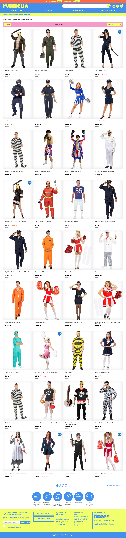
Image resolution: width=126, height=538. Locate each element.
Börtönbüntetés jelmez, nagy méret (15, 171)
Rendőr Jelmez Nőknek (101, 121)
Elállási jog (77, 523)
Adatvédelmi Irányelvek (81, 519)
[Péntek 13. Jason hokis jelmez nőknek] (18, 199)
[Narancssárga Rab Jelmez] (18, 300)
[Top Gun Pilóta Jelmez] (48, 48)
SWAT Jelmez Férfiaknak (12, 121)
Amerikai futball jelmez (71, 221)
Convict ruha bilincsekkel (42, 272)
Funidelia (5, 14)
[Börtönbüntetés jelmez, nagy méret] (18, 149)
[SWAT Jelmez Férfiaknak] (18, 99)
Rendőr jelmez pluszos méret (43, 121)
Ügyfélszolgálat (45, 513)
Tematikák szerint (17, 10)
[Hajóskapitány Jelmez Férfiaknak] (108, 149)
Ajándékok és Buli (107, 10)
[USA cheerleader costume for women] (78, 99)
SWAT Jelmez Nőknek (101, 70)
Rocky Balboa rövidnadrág (42, 171)
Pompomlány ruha (40, 322)
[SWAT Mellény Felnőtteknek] (78, 451)
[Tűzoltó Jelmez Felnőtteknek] (48, 199)
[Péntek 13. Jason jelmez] (18, 48)
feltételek (13, 527)
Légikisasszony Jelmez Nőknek (73, 322)
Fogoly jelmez (69, 70)
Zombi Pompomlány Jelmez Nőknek (105, 473)
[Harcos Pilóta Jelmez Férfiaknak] (108, 401)
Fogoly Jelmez (69, 372)
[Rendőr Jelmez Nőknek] (108, 99)
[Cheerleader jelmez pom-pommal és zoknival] (78, 250)
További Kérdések (60, 524)
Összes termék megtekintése (115, 485)
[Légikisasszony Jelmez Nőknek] (78, 300)
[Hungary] (95, 517)
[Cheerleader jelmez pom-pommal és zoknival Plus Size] (108, 300)
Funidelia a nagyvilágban (81, 516)
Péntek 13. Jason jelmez (11, 70)
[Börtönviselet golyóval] (18, 401)
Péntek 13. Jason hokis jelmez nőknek (15, 221)
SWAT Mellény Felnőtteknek (72, 473)
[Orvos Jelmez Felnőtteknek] (18, 350)
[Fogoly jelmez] (78, 48)
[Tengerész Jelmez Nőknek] (108, 350)
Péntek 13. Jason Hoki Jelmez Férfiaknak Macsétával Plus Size (76, 423)
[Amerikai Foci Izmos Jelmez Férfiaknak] (48, 401)
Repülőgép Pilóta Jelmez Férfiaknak (105, 221)
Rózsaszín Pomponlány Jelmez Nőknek (46, 372)
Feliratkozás (25, 522)
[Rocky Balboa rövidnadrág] (48, 149)
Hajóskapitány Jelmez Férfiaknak (104, 171)
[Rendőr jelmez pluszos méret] (48, 99)
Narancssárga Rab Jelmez (12, 322)
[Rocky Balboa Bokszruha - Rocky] (78, 149)
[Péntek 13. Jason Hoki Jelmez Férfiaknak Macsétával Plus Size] (78, 401)
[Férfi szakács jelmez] (108, 250)
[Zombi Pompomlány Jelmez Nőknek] (108, 451)
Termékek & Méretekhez (62, 519)
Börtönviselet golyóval (11, 423)
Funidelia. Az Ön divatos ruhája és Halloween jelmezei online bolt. (15, 6)
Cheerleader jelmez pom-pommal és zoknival (77, 272)
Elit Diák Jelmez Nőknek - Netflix (44, 473)
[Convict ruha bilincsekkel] (48, 250)
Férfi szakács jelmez (100, 272)
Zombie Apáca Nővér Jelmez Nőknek (15, 473)
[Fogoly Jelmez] (78, 350)
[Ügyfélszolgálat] (117, 6)
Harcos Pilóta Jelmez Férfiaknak (104, 423)
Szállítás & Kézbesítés (62, 521)
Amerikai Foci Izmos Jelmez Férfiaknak (46, 423)
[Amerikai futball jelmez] (78, 199)
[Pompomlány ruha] (48, 300)
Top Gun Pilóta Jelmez (41, 70)
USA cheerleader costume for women (75, 121)
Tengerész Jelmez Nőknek (102, 372)
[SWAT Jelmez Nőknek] (108, 48)
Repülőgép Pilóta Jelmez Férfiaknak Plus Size (17, 272)
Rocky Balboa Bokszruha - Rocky (74, 171)
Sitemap (76, 524)
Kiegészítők (77, 10)
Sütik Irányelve (78, 521)
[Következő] (69, 485)
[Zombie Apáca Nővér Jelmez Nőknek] (18, 451)
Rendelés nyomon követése (45, 519)
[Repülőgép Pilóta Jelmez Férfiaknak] (108, 199)
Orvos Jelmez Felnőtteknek (12, 372)
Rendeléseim (59, 518)
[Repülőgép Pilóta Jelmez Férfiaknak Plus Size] (18, 250)
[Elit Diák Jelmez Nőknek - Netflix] (48, 451)
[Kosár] (121, 6)
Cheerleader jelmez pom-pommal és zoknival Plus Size (107, 322)
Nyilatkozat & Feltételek (81, 518)
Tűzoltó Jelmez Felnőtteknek (43, 221)
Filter (8, 24)
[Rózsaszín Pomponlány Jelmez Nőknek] (48, 350)
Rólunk (76, 526)
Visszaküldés (59, 523)
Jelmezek (47, 10)
